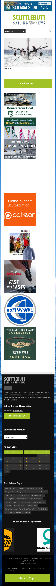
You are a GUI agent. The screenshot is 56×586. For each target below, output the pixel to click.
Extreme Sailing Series (21, 495)
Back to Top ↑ (28, 83)
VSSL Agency (31, 563)
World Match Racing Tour (27, 509)
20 (27, 465)
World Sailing (42, 509)
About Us (41, 568)
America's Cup (10, 488)
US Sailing (8, 506)
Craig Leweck (21, 492)
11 (13, 462)
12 (20, 462)
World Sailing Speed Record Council (17, 512)
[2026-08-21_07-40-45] (28, 10)
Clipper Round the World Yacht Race (29, 488)
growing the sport (38, 495)
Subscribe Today (17, 416)
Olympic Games (22, 499)
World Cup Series (11, 509)
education (43, 492)
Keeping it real (10, 499)
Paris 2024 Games (36, 499)
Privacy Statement (12, 568)
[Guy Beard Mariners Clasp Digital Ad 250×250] (20, 359)
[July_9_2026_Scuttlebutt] (20, 125)
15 (40, 462)
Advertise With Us (28, 568)
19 (20, 465)
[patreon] (20, 226)
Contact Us (10, 570)
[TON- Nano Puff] (20, 259)
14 (33, 462)
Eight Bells (8, 495)
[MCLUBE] (20, 292)
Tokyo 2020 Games (38, 502)
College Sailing (10, 492)
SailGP (14, 502)
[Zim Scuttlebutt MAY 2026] (20, 159)
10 (7, 462)
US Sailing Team (19, 506)
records (7, 502)
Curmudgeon (33, 492)
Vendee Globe (32, 506)
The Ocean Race (24, 502)
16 (46, 462)
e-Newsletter (12, 400)
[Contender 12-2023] (20, 326)
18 (13, 465)
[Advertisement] (20, 176)
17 (7, 465)
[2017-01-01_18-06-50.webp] (27, 540)
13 (27, 462)
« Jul (5, 474)
